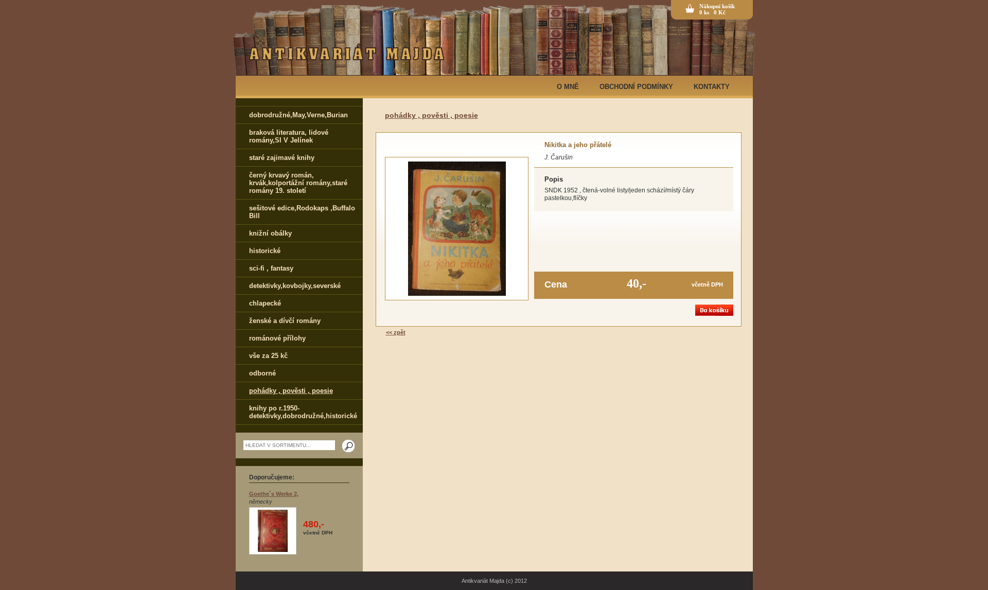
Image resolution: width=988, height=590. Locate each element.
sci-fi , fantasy (271, 268)
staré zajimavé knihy (281, 158)
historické (264, 251)
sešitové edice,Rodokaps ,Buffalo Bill (302, 212)
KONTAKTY (712, 87)
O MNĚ (568, 87)
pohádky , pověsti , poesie (291, 391)
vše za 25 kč (268, 356)
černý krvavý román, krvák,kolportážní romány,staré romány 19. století (298, 182)
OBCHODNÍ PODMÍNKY (636, 87)
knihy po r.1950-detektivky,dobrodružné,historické (303, 412)
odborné (262, 373)
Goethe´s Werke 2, (273, 494)
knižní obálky (270, 233)
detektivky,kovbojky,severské (295, 286)
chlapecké (265, 303)
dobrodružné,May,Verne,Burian (298, 115)
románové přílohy (277, 338)
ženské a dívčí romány (285, 321)
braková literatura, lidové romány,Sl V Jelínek (288, 136)
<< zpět (395, 332)
